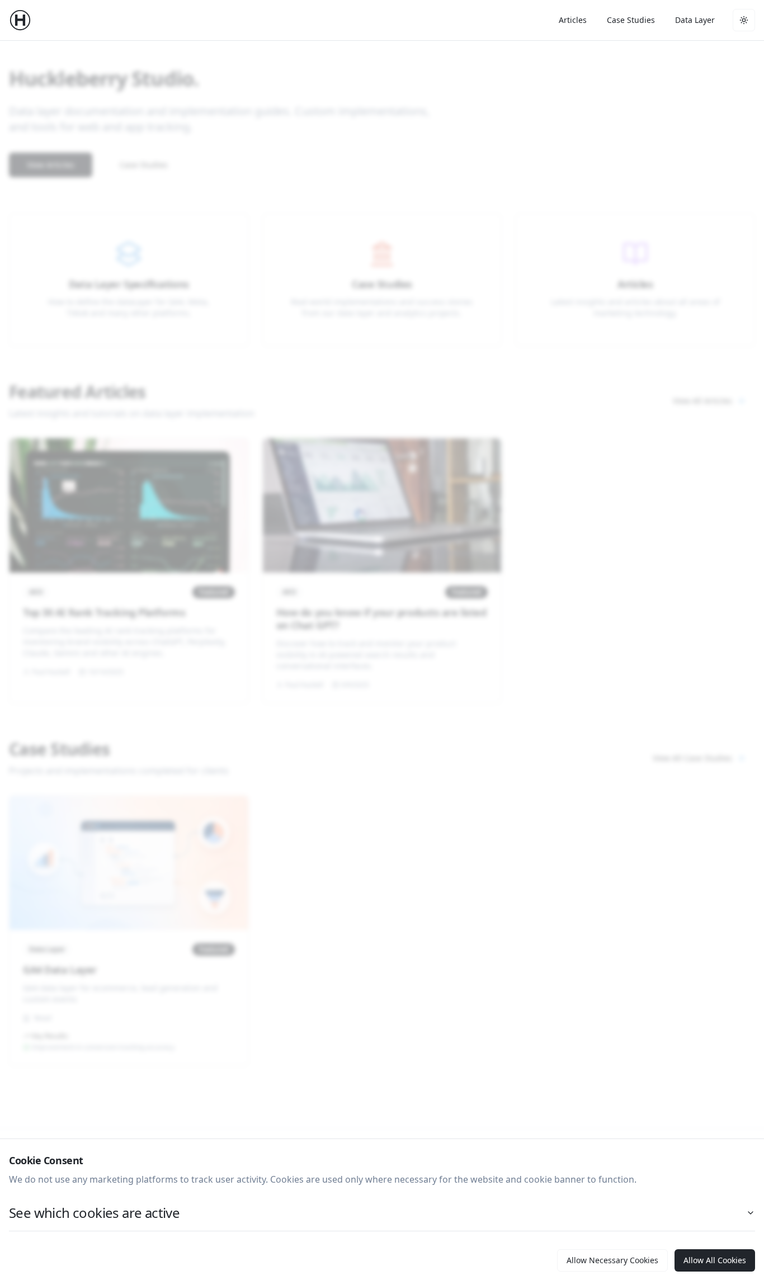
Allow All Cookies (714, 1260)
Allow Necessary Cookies (612, 1260)
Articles (573, 20)
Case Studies (631, 20)
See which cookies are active (94, 1212)
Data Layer (695, 20)
